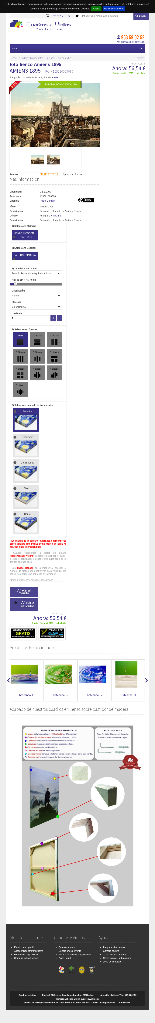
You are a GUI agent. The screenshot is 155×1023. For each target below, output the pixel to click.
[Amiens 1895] (37, 165)
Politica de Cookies (114, 8)
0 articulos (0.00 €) (60, 15)
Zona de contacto (112, 961)
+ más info (56, 215)
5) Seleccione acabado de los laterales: (33, 405)
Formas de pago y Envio (26, 954)
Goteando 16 (60, 695)
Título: (13, 206)
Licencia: (14, 201)
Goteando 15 (94, 695)
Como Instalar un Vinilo (115, 954)
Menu (15, 48)
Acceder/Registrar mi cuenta (28, 951)
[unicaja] (71, 969)
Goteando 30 (128, 695)
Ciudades (50, 58)
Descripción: (16, 211)
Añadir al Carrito (24, 592)
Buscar (142, 16)
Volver (140, 58)
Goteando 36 (26, 695)
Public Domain (47, 201)
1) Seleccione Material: (24, 226)
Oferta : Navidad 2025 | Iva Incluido (129, 73)
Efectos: (16, 302)
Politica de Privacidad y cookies (75, 954)
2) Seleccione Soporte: (24, 248)
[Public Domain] (86, 202)
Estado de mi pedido (24, 947)
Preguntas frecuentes (114, 947)
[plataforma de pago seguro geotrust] (91, 969)
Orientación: (18, 290)
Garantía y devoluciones (26, 958)
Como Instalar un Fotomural (117, 958)
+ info (55, 77)
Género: (14, 215)
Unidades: (17, 313)
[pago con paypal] (81, 969)
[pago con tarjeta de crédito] (61, 969)
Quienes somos (67, 947)
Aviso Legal (65, 958)
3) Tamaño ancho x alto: (24, 268)
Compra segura (111, 951)
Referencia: (16, 196)
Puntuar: (14, 174)
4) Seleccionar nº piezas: (25, 329)
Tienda (13, 58)
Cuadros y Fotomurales (31, 58)
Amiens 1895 (64, 58)
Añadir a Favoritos (28, 604)
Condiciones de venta (70, 951)
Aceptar (96, 8)
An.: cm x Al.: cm (24, 280)
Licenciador (16, 191)
